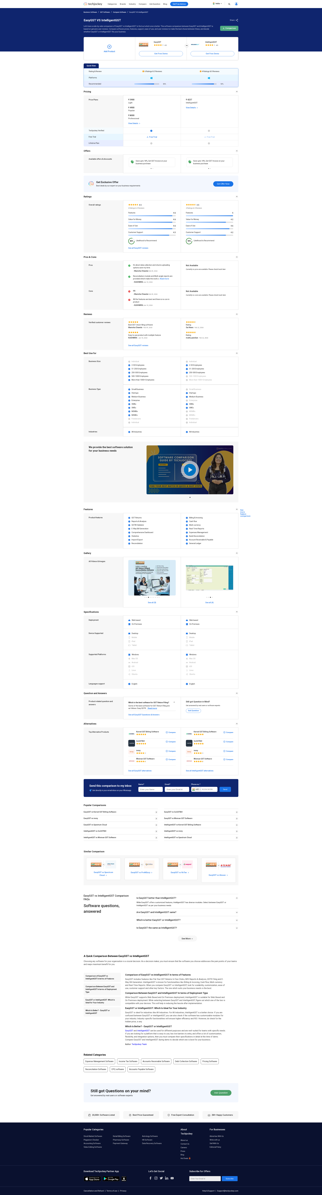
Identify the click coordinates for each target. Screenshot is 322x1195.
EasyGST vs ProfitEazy (141, 872)
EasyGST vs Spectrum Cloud (95, 825)
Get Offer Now (223, 184)
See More (186, 938)
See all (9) (152, 603)
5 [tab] (152, 596)
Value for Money (134, 219)
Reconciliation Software (95, 1069)
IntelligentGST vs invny (173, 831)
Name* (141, 784)
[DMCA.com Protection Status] (124, 1181)
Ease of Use (133, 226)
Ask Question (154, 4)
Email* (167, 784)
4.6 (174, 213)
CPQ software (117, 1069)
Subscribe (230, 1179)
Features (131, 213)
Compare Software (119, 12)
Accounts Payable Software (141, 1069)
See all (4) (209, 603)
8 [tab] (157, 596)
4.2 (232, 219)
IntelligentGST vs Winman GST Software (100, 837)
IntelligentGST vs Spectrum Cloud (178, 837)
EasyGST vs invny (91, 818)
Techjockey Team (139, 1044)
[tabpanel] (152, 162)
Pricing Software (209, 1061)
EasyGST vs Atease (217, 875)
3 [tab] (148, 596)
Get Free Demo (161, 53)
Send (225, 789)
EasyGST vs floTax (179, 872)
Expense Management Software (99, 1061)
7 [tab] (155, 596)
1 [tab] (151, 167)
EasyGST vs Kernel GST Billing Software (100, 812)
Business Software (90, 12)
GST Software (105, 12)
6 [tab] (153, 596)
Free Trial (153, 137)
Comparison (230, 28)
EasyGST (157, 42)
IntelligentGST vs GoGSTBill (95, 831)
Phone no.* (195, 784)
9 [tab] (159, 596)
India (217, 4)
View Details (133, 123)
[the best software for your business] (93, 5)
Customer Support (135, 232)
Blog (165, 4)
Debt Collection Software (186, 1061)
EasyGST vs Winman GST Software (178, 818)
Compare (142, 4)
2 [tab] (153, 167)
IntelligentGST (211, 42)
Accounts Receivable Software (156, 1061)
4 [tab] (150, 596)
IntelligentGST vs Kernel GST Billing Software (182, 825)
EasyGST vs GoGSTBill (173, 812)
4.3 (174, 232)
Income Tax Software (128, 1061)
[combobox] (196, 789)
